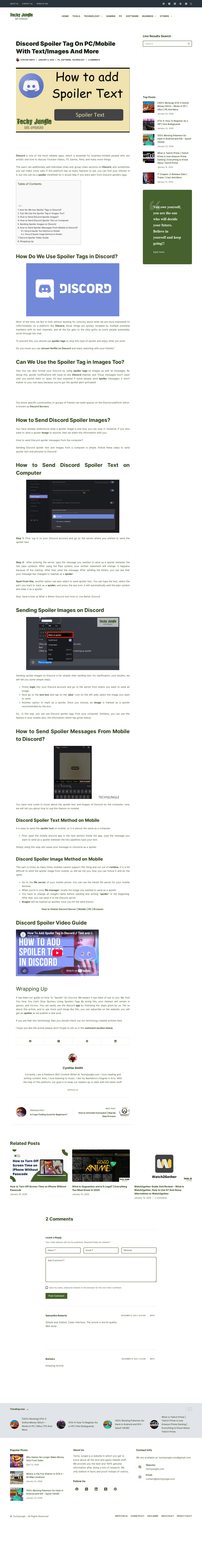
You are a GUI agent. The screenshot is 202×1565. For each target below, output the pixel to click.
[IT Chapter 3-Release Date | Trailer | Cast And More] (148, 178)
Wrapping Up (27, 241)
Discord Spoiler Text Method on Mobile (42, 231)
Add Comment (56, 1260)
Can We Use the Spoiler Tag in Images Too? (42, 213)
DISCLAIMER (152, 1516)
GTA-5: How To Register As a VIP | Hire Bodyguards (83, 1424)
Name (51, 1250)
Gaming (110, 16)
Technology (92, 16)
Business (147, 16)
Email (89, 1250)
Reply (152, 1315)
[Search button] (189, 44)
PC (120, 16)
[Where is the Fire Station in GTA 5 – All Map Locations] (16, 1477)
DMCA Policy (167, 1516)
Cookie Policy (137, 1516)
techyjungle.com (155, 1468)
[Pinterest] (180, 4)
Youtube (51, 159)
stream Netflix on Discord (56, 348)
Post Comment (56, 1295)
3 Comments (161, 1197)
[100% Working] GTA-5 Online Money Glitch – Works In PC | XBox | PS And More (173, 106)
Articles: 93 (72, 1090)
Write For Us (121, 1516)
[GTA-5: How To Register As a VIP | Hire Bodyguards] (148, 124)
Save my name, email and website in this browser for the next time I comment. (85, 1287)
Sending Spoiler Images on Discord (38, 224)
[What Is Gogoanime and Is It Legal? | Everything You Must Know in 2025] (101, 1165)
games (19, 1005)
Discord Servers (39, 406)
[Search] (191, 4)
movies (34, 1005)
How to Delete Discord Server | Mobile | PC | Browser (73, 909)
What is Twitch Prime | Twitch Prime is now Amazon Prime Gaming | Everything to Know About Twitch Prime (176, 1424)
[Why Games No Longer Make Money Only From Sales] (16, 1460)
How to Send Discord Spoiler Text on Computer (44, 220)
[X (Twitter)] (169, 4)
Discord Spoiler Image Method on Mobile (43, 234)
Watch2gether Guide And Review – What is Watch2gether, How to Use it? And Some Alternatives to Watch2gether (159, 1190)
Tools (76, 16)
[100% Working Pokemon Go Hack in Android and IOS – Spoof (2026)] (148, 139)
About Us (14, 4)
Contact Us (27, 4)
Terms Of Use (42, 4)
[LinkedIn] (175, 4)
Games (74, 159)
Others (164, 16)
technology (92, 1020)
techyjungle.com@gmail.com (175, 1457)
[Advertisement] (73, 146)
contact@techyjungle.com (160, 1478)
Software (132, 16)
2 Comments (94, 60)
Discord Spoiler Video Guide (34, 237)
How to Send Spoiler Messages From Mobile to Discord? (49, 227)
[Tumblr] (186, 4)
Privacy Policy (184, 1516)
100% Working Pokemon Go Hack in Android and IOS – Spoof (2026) (174, 138)
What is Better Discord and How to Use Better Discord (69, 596)
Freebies (184, 16)
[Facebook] (164, 4)
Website (128, 1250)
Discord (72, 997)
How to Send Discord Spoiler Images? (39, 217)
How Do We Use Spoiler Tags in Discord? (41, 210)
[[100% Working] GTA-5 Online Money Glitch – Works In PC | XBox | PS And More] (148, 107)
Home (65, 16)
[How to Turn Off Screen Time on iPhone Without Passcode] (39, 1165)
